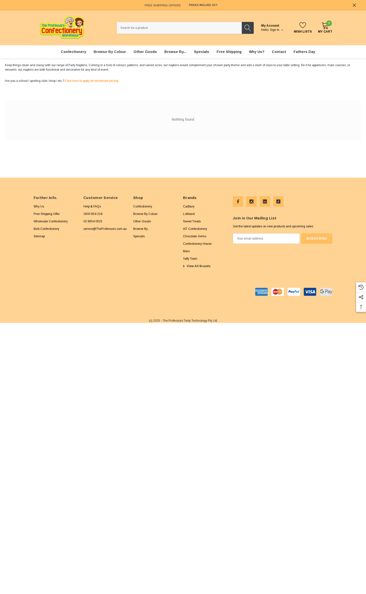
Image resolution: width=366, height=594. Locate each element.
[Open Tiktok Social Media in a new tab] (278, 201)
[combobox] (179, 28)
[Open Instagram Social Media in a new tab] (251, 201)
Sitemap (39, 236)
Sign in (275, 29)
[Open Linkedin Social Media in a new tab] (265, 201)
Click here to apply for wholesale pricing (91, 81)
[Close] (354, 5)
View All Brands (198, 266)
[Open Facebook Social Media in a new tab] (238, 201)
